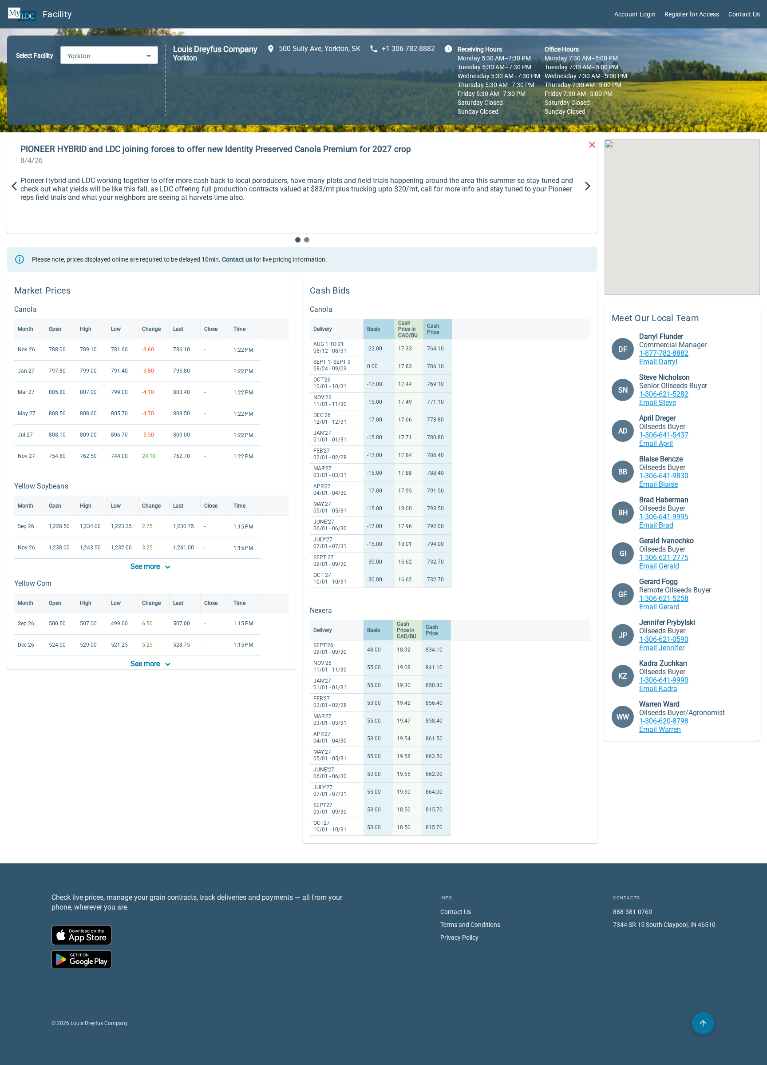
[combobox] (109, 56)
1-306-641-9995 (663, 517)
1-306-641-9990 (663, 680)
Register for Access (692, 14)
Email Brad (656, 525)
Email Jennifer (661, 648)
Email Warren (660, 729)
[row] (137, 329)
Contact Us (744, 14)
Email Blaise (658, 484)
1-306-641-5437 (663, 435)
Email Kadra (658, 688)
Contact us (237, 259)
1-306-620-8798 (663, 721)
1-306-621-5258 (663, 598)
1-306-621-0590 (663, 639)
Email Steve (657, 402)
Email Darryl (658, 362)
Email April (656, 443)
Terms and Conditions (470, 924)
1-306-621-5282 (663, 394)
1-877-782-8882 (663, 353)
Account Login (635, 14)
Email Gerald (659, 566)
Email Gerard (659, 607)
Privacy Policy (459, 937)
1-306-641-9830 (663, 476)
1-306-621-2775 (663, 557)
